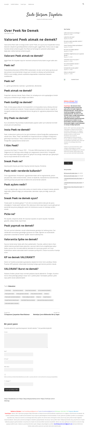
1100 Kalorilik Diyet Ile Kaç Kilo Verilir (73, 178)
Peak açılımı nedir (9, 293)
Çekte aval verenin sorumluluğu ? (72, 33)
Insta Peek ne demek (31, 290)
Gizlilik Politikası (15, 4)
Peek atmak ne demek (36, 293)
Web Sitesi (6, 366)
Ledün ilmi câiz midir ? (69, 37)
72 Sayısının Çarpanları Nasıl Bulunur (17, 314)
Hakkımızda (31, 4)
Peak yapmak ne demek (22, 293)
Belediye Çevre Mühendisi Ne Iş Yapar (46, 314)
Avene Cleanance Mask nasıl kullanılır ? (73, 45)
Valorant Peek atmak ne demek (45, 300)
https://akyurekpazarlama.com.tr (29, 399)
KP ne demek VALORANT (44, 290)
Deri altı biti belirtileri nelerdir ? (71, 64)
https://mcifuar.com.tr (48, 399)
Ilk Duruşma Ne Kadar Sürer (71, 173)
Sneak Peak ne (46, 297)
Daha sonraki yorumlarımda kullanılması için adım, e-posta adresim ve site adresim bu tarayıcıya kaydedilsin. (31, 377)
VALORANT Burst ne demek (28, 300)
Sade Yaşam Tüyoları (44, 15)
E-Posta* (6, 359)
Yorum (5, 332)
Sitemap (6, 401)
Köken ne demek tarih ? (69, 72)
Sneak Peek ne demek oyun (12, 300)
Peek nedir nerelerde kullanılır (12, 297)
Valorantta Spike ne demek (11, 303)
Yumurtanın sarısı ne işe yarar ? (71, 59)
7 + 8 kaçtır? (7, 381)
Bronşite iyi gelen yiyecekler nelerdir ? (73, 41)
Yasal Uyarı (23, 4)
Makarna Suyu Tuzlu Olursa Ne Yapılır (73, 187)
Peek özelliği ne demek (28, 297)
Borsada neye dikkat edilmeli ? (71, 49)
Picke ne (39, 297)
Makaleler (11, 286)
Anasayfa (6, 4)
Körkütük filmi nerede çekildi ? (71, 68)
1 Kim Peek (8, 290)
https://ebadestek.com (11, 399)
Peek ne (46, 293)
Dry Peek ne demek (18, 290)
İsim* (5, 351)
